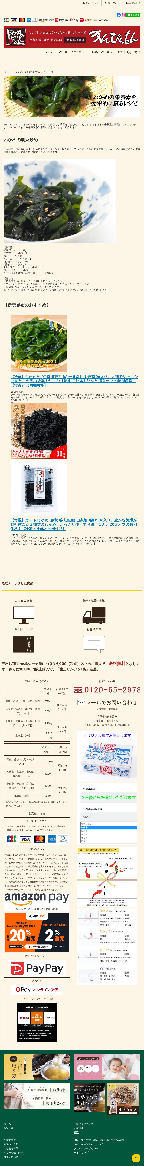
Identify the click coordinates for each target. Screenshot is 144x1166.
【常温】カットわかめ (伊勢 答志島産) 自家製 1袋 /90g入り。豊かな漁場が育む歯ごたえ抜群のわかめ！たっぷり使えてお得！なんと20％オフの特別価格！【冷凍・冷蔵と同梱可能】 (74, 524)
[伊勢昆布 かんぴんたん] (72, 37)
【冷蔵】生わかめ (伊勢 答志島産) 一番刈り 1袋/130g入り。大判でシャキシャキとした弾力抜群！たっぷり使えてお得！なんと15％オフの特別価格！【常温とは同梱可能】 (74, 380)
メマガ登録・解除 (13, 1152)
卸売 (120, 52)
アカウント (91, 3)
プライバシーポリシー (86, 1148)
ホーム (49, 52)
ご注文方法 (10, 1139)
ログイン (112, 3)
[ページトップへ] (136, 1158)
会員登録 (133, 3)
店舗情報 (79, 1128)
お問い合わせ (11, 1156)
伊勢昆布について (83, 1123)
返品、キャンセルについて (88, 1144)
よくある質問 (11, 1148)
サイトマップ (81, 1152)
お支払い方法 (11, 1144)
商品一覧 (62, 52)
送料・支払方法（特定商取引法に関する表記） (99, 1139)
